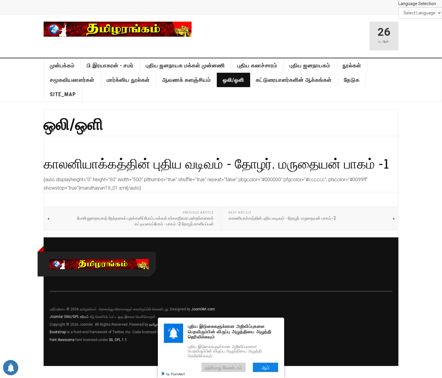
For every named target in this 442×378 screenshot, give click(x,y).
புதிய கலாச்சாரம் (257, 65)
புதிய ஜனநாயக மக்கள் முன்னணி (185, 65)
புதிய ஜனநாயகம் (310, 65)
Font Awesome (62, 340)
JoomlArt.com (203, 309)
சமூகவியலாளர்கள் (72, 80)
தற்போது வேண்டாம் (223, 367)
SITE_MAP (63, 94)
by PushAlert (175, 373)
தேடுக (352, 80)
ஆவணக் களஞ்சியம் (186, 80)
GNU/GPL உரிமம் (76, 317)
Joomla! (56, 317)
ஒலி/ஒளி (233, 80)
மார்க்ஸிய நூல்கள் (128, 80)
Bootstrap (58, 332)
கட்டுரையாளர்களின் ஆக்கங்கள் (294, 80)
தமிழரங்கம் (157, 324)
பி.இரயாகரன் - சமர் (110, 65)
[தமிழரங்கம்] (118, 29)
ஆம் (265, 367)
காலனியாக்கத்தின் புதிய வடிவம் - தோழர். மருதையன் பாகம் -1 (216, 163)
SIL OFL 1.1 (118, 340)
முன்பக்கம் (62, 65)
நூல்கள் (351, 65)
